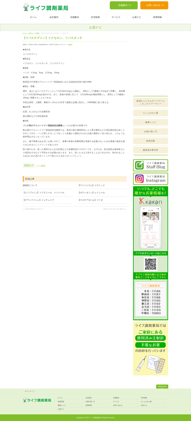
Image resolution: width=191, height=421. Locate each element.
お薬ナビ (61, 409)
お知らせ (144, 405)
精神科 (70, 44)
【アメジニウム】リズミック (91, 185)
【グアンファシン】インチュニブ (38, 200)
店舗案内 (122, 5)
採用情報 (88, 405)
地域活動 (150, 141)
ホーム (60, 398)
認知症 (43, 166)
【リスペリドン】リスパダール (115, 209)
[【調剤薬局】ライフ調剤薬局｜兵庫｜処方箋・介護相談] (46, 8)
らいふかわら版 (150, 113)
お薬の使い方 (150, 131)
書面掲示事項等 (150, 150)
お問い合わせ (153, 5)
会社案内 (88, 398)
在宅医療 (144, 398)
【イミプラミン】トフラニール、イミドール (43, 192)
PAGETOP (162, 386)
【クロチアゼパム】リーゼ (90, 200)
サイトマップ (29, 391)
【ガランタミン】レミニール (91, 192)
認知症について (30, 185)
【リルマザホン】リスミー (33, 209)
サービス (116, 401)
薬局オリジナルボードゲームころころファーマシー (150, 102)
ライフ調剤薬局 (94, 418)
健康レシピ (150, 122)
